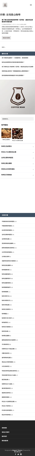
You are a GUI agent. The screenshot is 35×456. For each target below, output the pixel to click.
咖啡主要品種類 (6, 265)
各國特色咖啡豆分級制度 (9, 261)
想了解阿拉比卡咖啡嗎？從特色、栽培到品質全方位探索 (17, 67)
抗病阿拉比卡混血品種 (8, 349)
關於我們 (4, 436)
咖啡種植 (4, 313)
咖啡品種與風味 (6, 283)
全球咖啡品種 (5, 239)
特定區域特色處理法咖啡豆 (9, 371)
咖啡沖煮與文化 (6, 300)
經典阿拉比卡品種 (7, 384)
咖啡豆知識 (5, 331)
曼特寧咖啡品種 (6, 357)
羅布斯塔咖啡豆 (6, 388)
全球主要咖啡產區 (7, 234)
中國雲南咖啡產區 (7, 226)
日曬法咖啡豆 (5, 353)
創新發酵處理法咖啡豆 (8, 248)
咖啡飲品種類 (5, 335)
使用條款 (4, 428)
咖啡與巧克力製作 (7, 318)
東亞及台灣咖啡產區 (7, 362)
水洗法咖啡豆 (5, 366)
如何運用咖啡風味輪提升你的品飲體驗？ (13, 75)
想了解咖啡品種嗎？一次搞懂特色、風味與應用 (15, 58)
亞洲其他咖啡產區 (7, 230)
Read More (6, 38)
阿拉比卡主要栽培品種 (8, 401)
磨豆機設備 (5, 379)
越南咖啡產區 (5, 397)
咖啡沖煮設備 (5, 305)
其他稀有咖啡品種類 (7, 243)
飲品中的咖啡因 (6, 415)
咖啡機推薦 (5, 292)
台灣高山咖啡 (23, 24)
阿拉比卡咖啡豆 (6, 406)
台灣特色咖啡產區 (7, 252)
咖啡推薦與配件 (6, 287)
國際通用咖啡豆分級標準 (9, 340)
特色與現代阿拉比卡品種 (9, 375)
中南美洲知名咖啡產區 (8, 221)
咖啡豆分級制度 (6, 327)
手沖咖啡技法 (5, 344)
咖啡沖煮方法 (5, 296)
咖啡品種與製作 (6, 278)
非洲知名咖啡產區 (7, 410)
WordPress (17, 452)
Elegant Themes (17, 450)
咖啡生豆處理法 (6, 309)
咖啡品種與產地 (6, 274)
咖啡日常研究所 (7, 24)
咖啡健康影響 (5, 270)
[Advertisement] (17, 195)
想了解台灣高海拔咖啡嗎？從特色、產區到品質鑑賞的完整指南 (17, 21)
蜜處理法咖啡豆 (6, 393)
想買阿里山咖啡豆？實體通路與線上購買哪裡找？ (15, 71)
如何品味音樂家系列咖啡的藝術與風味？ (13, 62)
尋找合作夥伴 (5, 432)
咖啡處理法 (5, 322)
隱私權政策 (5, 440)
